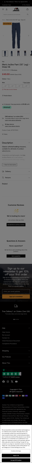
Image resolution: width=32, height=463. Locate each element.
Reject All (16, 455)
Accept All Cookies (16, 460)
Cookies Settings (16, 451)
